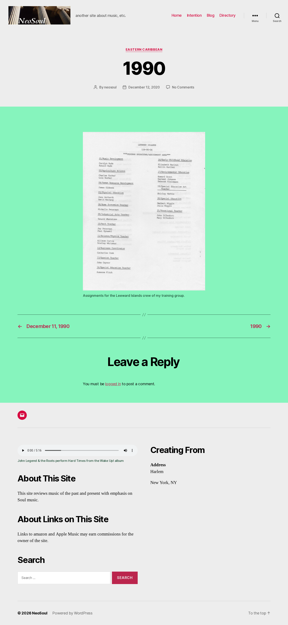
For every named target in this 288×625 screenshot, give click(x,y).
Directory (227, 15)
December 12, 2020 (144, 87)
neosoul (110, 87)
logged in (113, 384)
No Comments (183, 87)
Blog (210, 15)
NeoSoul (39, 613)
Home (177, 15)
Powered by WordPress (72, 613)
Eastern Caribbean (144, 50)
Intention (194, 15)
